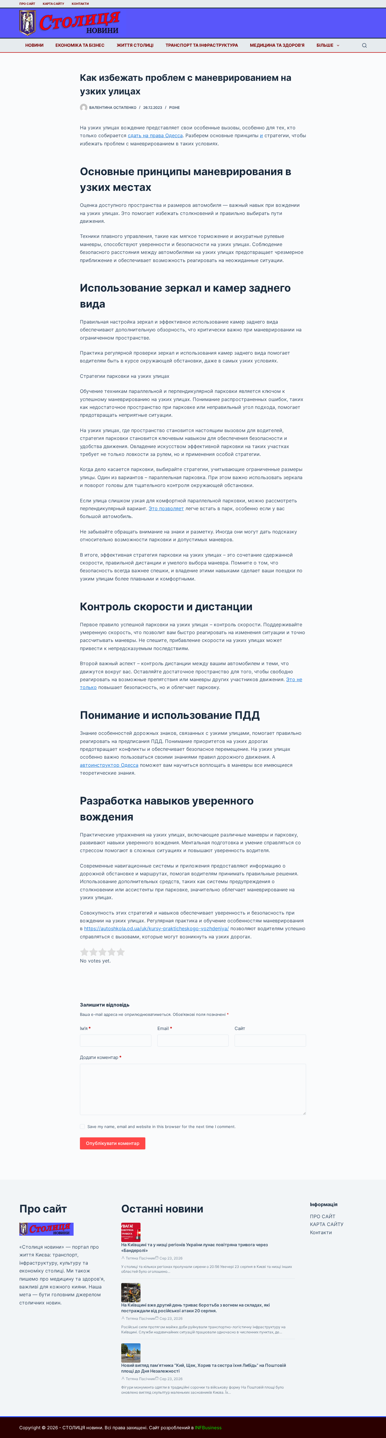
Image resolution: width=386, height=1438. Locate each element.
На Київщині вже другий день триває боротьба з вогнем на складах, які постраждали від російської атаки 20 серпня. (195, 1307)
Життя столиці (135, 45)
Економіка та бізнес (80, 45)
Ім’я (85, 1028)
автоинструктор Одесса (109, 765)
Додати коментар (101, 1057)
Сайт (240, 1028)
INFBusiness (208, 1427)
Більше (325, 45)
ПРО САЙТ (27, 3)
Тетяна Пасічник (140, 1258)
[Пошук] (364, 45)
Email (164, 1028)
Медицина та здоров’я (277, 45)
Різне (174, 107)
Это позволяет (166, 508)
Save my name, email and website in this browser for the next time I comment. (161, 1126)
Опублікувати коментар (112, 1143)
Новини (34, 45)
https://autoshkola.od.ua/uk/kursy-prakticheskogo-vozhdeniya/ (156, 928)
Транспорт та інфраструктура (202, 45)
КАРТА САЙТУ (53, 3)
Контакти (80, 3)
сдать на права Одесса (155, 135)
